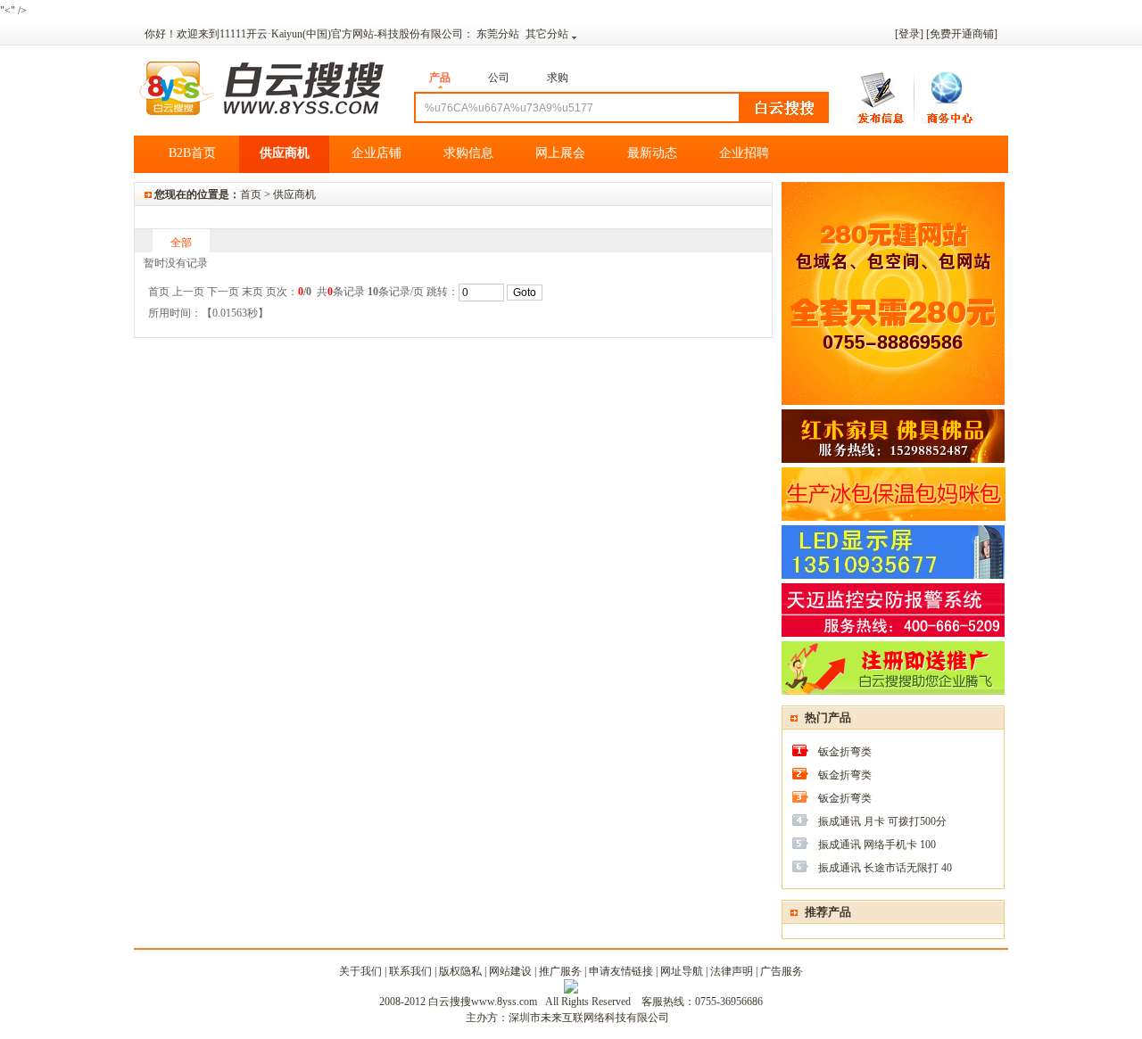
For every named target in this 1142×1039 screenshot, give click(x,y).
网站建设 (510, 971)
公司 (498, 77)
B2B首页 (192, 153)
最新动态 (652, 153)
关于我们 (360, 971)
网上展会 (560, 153)
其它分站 (546, 34)
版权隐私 (460, 971)
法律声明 (731, 971)
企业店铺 (376, 153)
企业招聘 (744, 153)
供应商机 (285, 153)
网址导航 (681, 971)
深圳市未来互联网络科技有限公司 (589, 1017)
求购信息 (468, 153)
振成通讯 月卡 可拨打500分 (882, 821)
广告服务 (781, 971)
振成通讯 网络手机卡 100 (877, 844)
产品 (440, 77)
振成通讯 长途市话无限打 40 (885, 868)
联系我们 (410, 971)
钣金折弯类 (845, 752)
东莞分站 (499, 34)
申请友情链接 (621, 971)
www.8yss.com (504, 1001)
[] (961, 34)
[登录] (909, 34)
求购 (557, 77)
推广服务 (560, 971)
